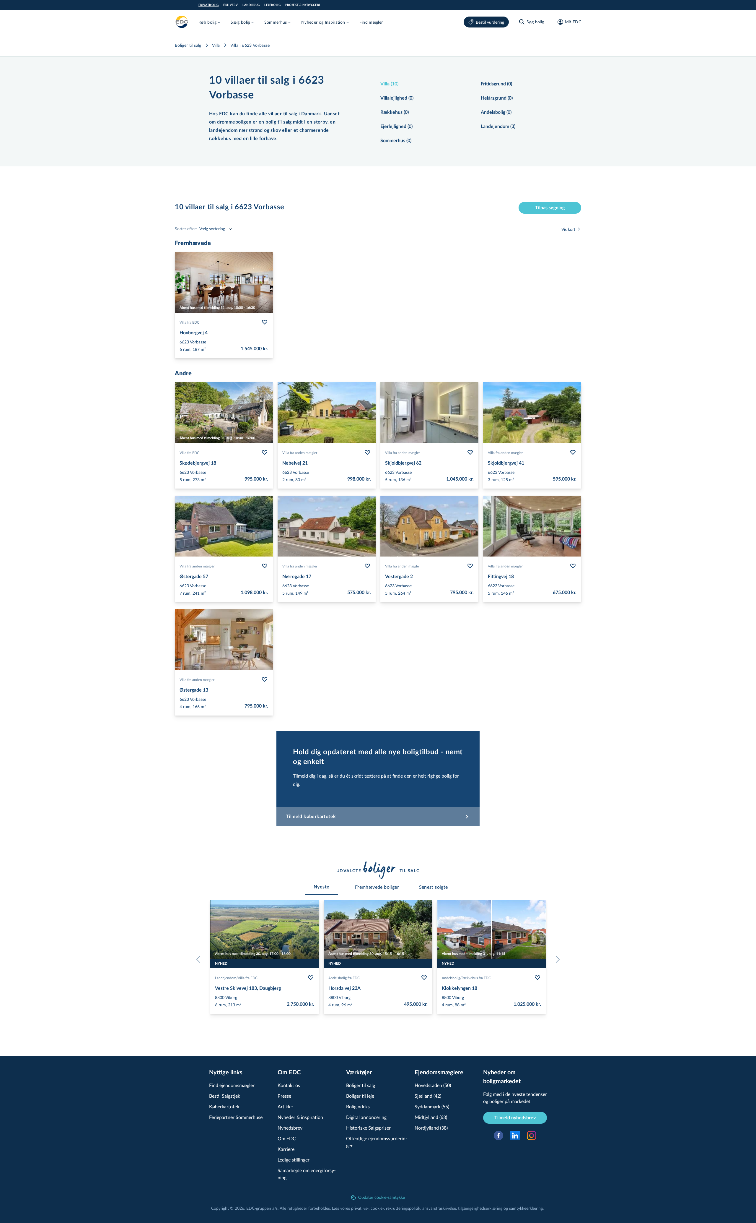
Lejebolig (272, 5)
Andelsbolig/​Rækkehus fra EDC (466, 978)
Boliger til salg (188, 45)
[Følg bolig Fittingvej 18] (572, 566)
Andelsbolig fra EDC (344, 978)
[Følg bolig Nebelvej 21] (367, 452)
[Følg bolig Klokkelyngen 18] (537, 977)
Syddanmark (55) (432, 1106)
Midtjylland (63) (431, 1117)
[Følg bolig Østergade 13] (264, 679)
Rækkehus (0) (394, 112)
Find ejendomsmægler (232, 1085)
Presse (284, 1096)
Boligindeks (358, 1106)
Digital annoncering (366, 1117)
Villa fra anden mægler (299, 452)
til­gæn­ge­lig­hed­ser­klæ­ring (480, 1208)
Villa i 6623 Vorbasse (250, 45)
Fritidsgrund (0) (496, 84)
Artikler (285, 1106)
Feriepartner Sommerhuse (236, 1117)
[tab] (321, 887)
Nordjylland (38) (431, 1127)
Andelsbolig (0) (496, 112)
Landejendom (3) (498, 126)
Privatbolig (208, 5)
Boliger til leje (360, 1096)
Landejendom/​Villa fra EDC (236, 978)
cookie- (377, 1208)
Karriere (286, 1149)
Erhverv (230, 5)
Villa (216, 45)
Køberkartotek (224, 1106)
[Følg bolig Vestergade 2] (470, 566)
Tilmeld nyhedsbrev (515, 1117)
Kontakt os (289, 1085)
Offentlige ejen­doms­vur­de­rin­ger (376, 1142)
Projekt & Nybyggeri (302, 5)
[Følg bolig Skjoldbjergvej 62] (470, 452)
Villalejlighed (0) (396, 98)
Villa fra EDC (189, 322)
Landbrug (251, 5)
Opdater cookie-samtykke (381, 1197)
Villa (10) (389, 84)
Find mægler (371, 22)
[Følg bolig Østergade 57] (264, 566)
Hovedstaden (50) (433, 1085)
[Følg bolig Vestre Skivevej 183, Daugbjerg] (310, 977)
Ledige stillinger (293, 1159)
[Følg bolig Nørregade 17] (367, 566)
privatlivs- (360, 1208)
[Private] (182, 22)
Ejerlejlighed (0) (396, 126)
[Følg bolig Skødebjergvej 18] (264, 452)
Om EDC (287, 1138)
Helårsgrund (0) (497, 98)
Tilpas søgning (550, 207)
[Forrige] (199, 959)
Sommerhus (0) (395, 140)
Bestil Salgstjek (224, 1096)
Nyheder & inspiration (300, 1117)
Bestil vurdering (490, 22)
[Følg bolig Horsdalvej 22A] (424, 977)
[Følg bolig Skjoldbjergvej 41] (572, 452)
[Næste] (556, 959)
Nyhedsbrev (290, 1127)
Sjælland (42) (428, 1096)
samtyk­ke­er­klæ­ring (526, 1208)
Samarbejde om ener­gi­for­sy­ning (307, 1173)
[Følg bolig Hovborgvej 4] (264, 322)
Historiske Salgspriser (368, 1127)
